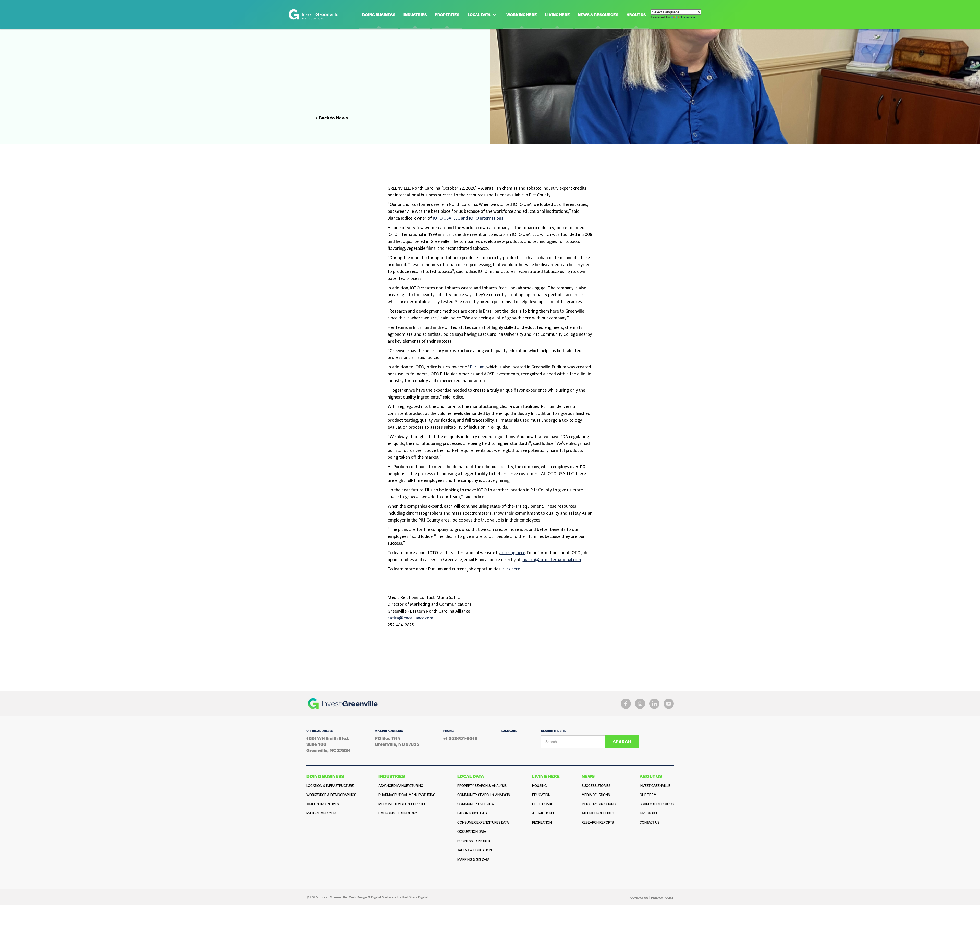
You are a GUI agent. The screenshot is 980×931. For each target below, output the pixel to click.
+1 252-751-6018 (460, 738)
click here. (511, 569)
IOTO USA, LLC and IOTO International (469, 218)
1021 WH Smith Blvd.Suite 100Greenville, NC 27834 (328, 744)
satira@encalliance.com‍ (410, 618)
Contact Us (639, 897)
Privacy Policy (662, 897)
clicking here (512, 553)
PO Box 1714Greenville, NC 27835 (397, 741)
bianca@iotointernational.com (552, 560)
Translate (687, 17)
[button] (482, 14)
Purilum (477, 367)
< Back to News (332, 117)
